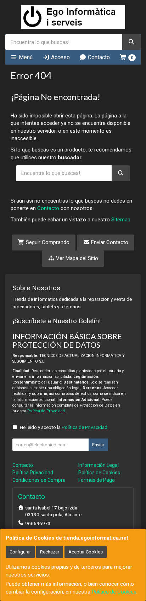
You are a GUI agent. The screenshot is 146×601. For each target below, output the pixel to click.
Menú (25, 57)
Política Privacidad (32, 472)
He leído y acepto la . (64, 427)
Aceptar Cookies (85, 552)
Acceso (60, 57)
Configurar (20, 552)
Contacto (98, 57)
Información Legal (98, 465)
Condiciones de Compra (39, 480)
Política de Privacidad (46, 411)
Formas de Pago (96, 480)
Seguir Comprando (46, 242)
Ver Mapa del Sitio (76, 258)
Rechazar (49, 552)
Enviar (98, 444)
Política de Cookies (114, 592)
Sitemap (120, 219)
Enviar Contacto (109, 242)
